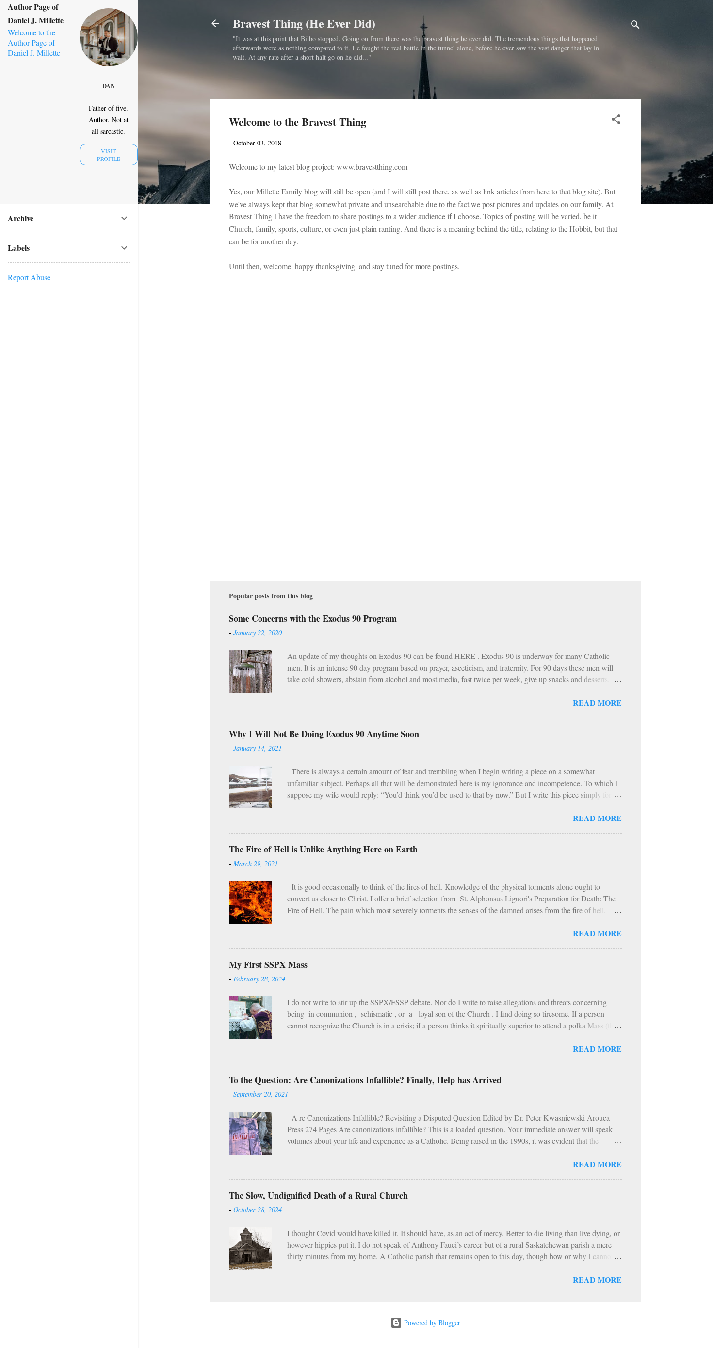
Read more (597, 702)
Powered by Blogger (431, 1322)
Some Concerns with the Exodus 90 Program (313, 618)
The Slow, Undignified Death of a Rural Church (318, 1195)
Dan (108, 85)
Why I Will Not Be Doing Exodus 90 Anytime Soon (324, 733)
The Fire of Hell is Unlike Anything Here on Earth (323, 849)
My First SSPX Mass (268, 964)
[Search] (635, 26)
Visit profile (108, 154)
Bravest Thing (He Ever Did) (304, 23)
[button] (616, 120)
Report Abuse (29, 277)
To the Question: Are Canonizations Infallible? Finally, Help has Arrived (365, 1080)
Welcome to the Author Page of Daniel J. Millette (34, 42)
